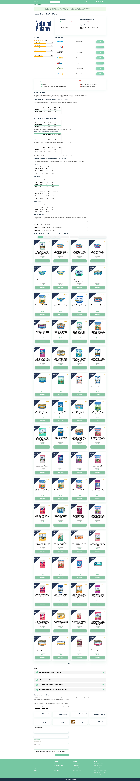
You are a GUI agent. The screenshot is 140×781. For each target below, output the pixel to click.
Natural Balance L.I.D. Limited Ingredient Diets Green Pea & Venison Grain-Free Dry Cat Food (98, 595)
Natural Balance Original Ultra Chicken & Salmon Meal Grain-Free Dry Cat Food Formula (42, 622)
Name (35, 730)
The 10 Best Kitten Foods (98, 775)
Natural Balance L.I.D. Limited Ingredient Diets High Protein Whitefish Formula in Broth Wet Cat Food (79, 386)
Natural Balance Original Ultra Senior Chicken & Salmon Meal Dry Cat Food (42, 516)
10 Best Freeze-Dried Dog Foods (100, 770)
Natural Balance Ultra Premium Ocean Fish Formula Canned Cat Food (60, 516)
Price (53, 236)
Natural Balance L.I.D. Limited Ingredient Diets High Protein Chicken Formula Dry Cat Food (79, 332)
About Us (55, 763)
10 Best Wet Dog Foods (98, 763)
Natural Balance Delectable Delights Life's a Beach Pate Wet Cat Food (42, 279)
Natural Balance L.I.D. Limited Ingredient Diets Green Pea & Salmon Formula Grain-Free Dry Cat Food (97, 544)
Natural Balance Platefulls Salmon (79, 489)
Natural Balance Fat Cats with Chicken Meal (61, 465)
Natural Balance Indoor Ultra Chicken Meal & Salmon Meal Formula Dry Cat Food (98, 490)
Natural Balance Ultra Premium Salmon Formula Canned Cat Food (98, 305)
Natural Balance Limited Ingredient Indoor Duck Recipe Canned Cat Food (61, 649)
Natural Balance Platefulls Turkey (42, 304)
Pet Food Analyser (76, 767)
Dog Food (82, 1)
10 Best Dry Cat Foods (98, 768)
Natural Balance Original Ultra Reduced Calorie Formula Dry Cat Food (79, 570)
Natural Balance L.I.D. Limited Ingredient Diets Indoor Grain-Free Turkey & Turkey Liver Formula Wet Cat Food (42, 650)
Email (35, 734)
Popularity (47, 236)
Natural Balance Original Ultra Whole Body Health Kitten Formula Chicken (61, 412)
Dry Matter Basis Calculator (78, 768)
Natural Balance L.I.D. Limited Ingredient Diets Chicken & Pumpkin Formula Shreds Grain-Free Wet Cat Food (79, 280)
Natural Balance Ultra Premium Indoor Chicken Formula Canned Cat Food (42, 332)
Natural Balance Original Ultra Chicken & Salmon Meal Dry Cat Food (42, 570)
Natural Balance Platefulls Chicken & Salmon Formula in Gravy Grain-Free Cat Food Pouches (98, 465)
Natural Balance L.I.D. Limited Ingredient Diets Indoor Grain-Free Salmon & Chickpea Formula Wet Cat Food (98, 650)
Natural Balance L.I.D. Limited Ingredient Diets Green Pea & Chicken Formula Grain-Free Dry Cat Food (42, 439)
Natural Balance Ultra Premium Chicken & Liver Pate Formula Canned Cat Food (60, 332)
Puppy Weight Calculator (77, 770)
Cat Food (77, 1)
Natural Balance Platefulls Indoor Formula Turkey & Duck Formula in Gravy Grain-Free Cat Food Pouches (98, 517)
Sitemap (35, 770)
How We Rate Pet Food (58, 765)
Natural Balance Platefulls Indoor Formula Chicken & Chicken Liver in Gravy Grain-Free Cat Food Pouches (98, 333)
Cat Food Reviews (57, 767)
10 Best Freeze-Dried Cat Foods (100, 772)
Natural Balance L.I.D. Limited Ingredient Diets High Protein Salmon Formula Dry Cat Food (42, 465)
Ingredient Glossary (90, 1)
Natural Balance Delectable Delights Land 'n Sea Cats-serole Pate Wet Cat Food (61, 252)
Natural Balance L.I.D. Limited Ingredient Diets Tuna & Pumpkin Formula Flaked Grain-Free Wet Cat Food (79, 306)
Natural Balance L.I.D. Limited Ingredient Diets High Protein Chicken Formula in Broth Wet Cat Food (42, 253)
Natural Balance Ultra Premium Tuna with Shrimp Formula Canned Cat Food (98, 279)
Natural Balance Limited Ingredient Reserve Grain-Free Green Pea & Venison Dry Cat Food (79, 649)
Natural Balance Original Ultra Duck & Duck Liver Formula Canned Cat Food (61, 622)
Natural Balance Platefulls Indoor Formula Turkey (61, 385)
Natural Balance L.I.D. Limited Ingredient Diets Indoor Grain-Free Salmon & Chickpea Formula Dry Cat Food (98, 623)
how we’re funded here (96, 706)
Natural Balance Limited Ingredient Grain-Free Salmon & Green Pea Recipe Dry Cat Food (79, 622)
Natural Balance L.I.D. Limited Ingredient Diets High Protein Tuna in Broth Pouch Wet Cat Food (98, 386)
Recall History (56, 770)
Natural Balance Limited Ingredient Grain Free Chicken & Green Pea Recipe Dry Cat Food (61, 543)
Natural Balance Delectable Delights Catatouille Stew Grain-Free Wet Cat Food (60, 279)
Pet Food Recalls (98, 1)
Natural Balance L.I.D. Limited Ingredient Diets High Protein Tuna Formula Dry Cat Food (61, 595)
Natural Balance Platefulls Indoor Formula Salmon (61, 569)
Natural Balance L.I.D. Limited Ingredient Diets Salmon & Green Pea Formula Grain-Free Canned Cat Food (79, 439)
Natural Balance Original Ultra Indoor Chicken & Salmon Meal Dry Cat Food (42, 595)
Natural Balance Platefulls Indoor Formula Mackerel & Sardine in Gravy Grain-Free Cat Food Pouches (79, 360)
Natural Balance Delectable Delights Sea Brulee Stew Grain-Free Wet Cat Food (60, 305)
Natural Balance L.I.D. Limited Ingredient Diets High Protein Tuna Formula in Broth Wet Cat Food (98, 359)
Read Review (42, 260)
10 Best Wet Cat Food (98, 765)
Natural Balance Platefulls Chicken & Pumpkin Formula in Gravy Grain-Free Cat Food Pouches (42, 490)
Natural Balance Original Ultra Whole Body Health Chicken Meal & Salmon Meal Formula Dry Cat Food (42, 359)
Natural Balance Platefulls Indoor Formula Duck (61, 490)
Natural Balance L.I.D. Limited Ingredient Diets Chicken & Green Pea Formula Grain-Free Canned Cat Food (42, 386)
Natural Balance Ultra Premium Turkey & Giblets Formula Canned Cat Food (42, 412)
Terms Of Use (36, 767)
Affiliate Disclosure (37, 768)
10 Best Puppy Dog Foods (98, 774)
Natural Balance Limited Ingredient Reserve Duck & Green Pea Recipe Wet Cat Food (79, 543)
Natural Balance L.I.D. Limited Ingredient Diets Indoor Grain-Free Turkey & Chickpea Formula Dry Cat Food (79, 596)
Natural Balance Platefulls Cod (79, 464)
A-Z (58, 236)
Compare (47, 241)
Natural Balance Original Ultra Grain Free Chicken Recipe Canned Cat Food (97, 570)
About (72, 1)
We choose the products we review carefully (91, 701)
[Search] (50, 2)
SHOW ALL (70, 663)
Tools (103, 1)
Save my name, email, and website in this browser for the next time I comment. (51, 751)
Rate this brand (37, 739)
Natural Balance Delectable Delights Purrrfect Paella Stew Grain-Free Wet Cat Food (97, 252)
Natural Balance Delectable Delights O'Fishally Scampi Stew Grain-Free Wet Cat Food (79, 252)
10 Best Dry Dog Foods (98, 767)
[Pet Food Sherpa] (36, 2)
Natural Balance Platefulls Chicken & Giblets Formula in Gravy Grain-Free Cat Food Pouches (98, 412)
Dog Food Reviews (57, 768)
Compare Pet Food (76, 765)
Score (40, 236)
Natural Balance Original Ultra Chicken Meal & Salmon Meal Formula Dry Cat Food (79, 516)
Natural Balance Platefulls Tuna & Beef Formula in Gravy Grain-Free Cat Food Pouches (98, 438)
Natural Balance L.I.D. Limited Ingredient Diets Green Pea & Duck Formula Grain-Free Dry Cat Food (42, 543)
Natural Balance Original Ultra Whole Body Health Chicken (61, 438)
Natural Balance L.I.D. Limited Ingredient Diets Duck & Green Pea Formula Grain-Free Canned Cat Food (60, 360)
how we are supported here (78, 9)
